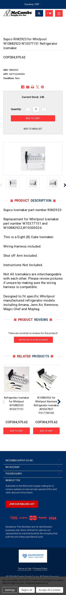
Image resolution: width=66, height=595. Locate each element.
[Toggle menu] (59, 13)
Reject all (26, 590)
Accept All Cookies (50, 590)
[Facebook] (22, 87)
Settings (10, 590)
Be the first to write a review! (33, 339)
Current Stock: (33, 97)
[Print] (32, 87)
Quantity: (16, 109)
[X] (37, 87)
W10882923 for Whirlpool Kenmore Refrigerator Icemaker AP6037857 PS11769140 (46, 405)
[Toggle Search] (39, 13)
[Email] (27, 87)
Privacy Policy (40, 568)
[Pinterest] (42, 87)
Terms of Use (24, 568)
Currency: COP (32, 4)
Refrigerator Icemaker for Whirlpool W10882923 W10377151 (16, 403)
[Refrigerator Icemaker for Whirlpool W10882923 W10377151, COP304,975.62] (16, 379)
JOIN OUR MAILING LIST (22, 504)
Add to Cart (16, 431)
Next (58, 401)
